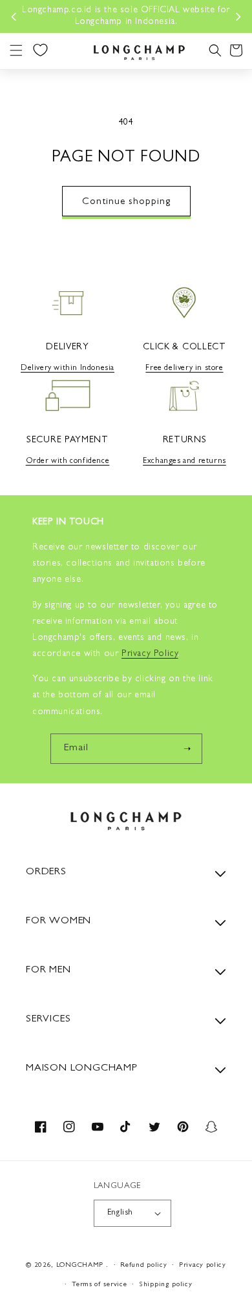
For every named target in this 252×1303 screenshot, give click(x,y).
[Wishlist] (40, 50)
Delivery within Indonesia (67, 369)
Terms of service (99, 1284)
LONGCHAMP (79, 1265)
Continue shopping (126, 202)
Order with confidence (68, 462)
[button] (16, 50)
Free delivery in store (184, 369)
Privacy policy (202, 1265)
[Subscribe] (187, 749)
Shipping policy (166, 1284)
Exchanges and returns (184, 462)
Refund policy (143, 1265)
